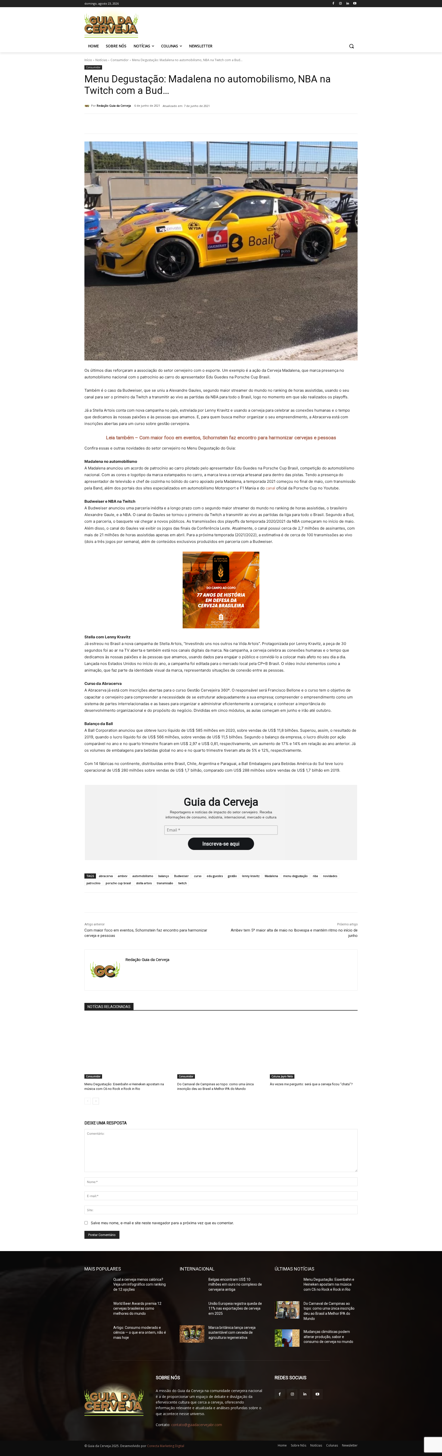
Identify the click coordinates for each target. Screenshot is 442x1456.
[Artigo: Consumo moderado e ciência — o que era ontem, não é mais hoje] (96, 1334)
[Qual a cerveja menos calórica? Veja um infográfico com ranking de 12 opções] (96, 1286)
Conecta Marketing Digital (165, 1446)
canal (270, 488)
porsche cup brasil (118, 883)
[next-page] (96, 1101)
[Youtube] (355, 4)
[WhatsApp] (155, 124)
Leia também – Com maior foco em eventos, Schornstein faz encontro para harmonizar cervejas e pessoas (221, 438)
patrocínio (93, 883)
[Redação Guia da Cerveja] (87, 105)
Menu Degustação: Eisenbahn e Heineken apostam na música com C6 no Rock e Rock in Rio (329, 1284)
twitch (182, 883)
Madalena (271, 876)
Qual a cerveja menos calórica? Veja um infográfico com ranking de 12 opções (139, 1284)
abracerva (106, 876)
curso (198, 876)
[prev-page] (87, 1101)
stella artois (144, 883)
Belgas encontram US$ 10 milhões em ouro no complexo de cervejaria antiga (235, 1284)
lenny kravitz (251, 876)
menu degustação (295, 876)
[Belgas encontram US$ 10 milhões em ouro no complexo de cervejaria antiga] (192, 1286)
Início (88, 60)
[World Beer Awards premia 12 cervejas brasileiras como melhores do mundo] (96, 1310)
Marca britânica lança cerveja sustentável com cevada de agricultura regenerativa (232, 1333)
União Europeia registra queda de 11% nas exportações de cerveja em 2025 (235, 1308)
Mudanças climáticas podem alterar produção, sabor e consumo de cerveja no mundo (328, 1337)
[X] (144, 124)
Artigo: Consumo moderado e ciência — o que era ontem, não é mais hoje (139, 1333)
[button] (351, 46)
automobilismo (142, 876)
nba (315, 876)
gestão (232, 876)
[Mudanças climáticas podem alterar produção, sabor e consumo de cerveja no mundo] (287, 1338)
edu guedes (215, 876)
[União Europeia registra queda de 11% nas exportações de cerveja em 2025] (192, 1310)
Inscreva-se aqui (220, 844)
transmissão (165, 883)
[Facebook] (333, 4)
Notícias (101, 60)
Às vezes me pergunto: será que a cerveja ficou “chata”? (311, 1084)
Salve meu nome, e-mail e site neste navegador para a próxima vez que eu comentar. (162, 1223)
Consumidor (119, 60)
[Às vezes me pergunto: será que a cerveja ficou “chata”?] (314, 1048)
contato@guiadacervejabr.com (196, 1424)
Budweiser (181, 876)
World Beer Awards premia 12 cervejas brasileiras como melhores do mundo (137, 1308)
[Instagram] (341, 4)
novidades (330, 876)
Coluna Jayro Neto (282, 1076)
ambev (122, 876)
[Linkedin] (347, 4)
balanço (163, 876)
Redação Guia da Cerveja (114, 105)
